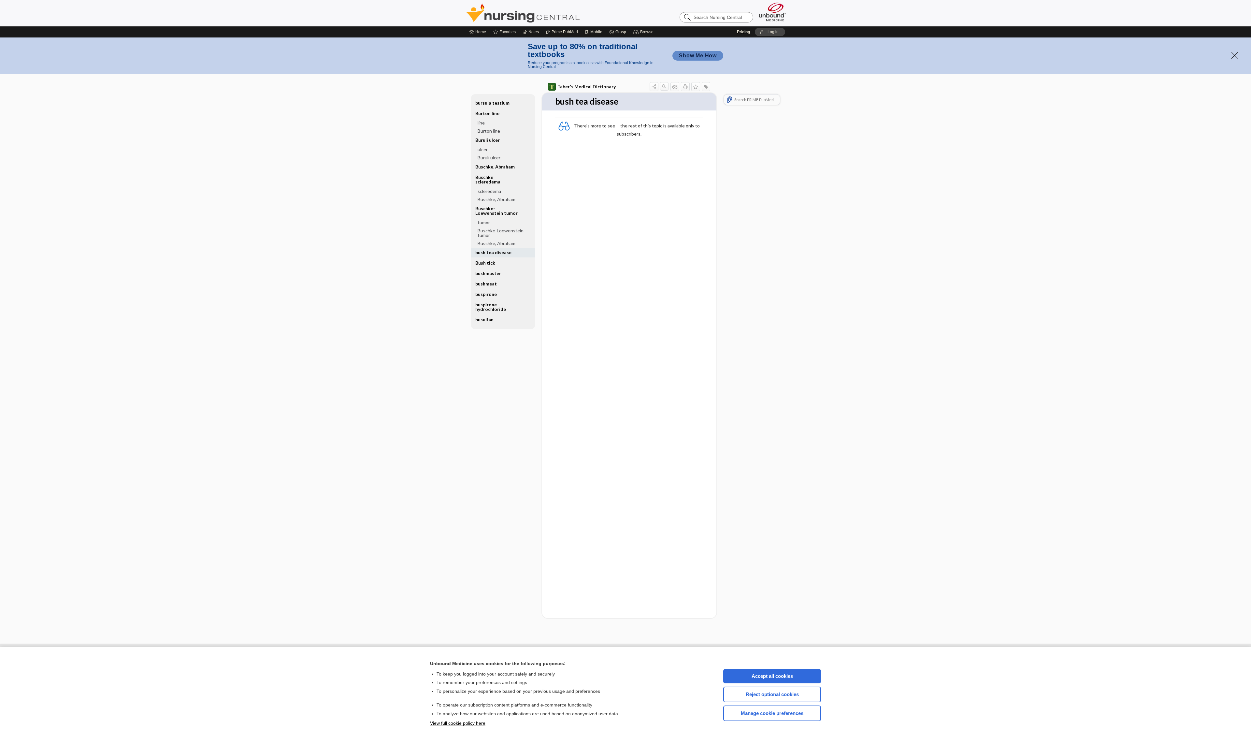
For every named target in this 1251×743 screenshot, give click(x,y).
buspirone (486, 294)
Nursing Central (547, 13)
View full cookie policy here (457, 723)
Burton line (489, 131)
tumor (484, 222)
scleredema (489, 191)
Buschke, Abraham (495, 166)
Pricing (743, 32)
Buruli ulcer (489, 157)
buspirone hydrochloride (490, 307)
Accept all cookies (772, 676)
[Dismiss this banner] (1234, 55)
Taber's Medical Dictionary (586, 86)
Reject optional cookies (772, 694)
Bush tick (485, 263)
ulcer (483, 149)
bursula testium (492, 103)
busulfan (484, 319)
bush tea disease (493, 252)
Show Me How (698, 55)
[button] (644, 31)
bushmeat (486, 283)
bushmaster (488, 273)
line (481, 122)
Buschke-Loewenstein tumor (501, 233)
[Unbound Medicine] (772, 12)
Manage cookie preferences (772, 713)
